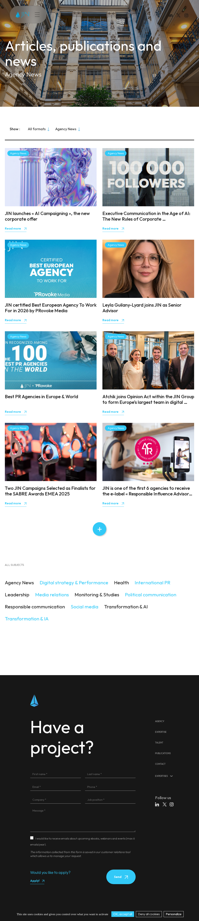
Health (121, 582)
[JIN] (22, 15)
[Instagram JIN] (186, 16)
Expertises (161, 775)
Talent (76, 14)
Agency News (19, 582)
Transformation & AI (126, 607)
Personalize (174, 914)
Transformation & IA (27, 619)
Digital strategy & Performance (74, 582)
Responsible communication (35, 607)
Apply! (34, 881)
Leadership (17, 594)
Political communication (150, 594)
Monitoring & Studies (97, 594)
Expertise (61, 14)
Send (118, 877)
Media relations (52, 594)
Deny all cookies (149, 914)
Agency (159, 721)
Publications (93, 14)
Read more (13, 228)
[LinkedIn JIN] (171, 16)
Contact (110, 14)
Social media (84, 607)
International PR (152, 582)
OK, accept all (122, 914)
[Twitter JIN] (179, 19)
